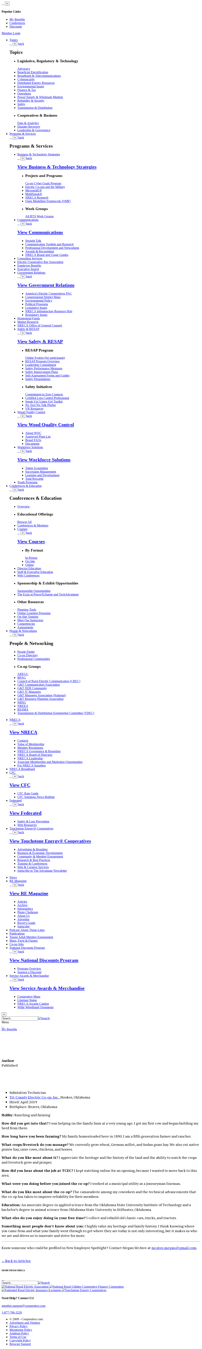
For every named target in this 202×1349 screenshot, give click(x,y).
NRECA (15, 719)
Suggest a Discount (29, 972)
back (21, 43)
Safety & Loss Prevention (33, 821)
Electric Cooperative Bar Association (40, 262)
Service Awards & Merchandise (29, 975)
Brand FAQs (33, 440)
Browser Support (20, 1344)
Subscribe (23, 926)
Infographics (25, 908)
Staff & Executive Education (35, 572)
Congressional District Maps (43, 297)
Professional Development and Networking (52, 247)
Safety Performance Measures (43, 368)
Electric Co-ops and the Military (45, 187)
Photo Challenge (27, 912)
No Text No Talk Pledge (40, 405)
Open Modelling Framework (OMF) (48, 201)
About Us (23, 915)
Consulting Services (29, 258)
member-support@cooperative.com (23, 1305)
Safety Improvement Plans (41, 372)
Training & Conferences (32, 863)
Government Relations (31, 272)
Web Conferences (28, 575)
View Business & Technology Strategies (56, 166)
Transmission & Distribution (34, 107)
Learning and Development (42, 475)
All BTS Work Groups (39, 216)
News (13, 877)
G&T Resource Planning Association (40, 699)
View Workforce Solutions (43, 459)
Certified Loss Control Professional (47, 398)
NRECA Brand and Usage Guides (46, 255)
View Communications (40, 232)
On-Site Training (27, 616)
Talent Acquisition (36, 468)
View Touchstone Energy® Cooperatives (50, 841)
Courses (22, 529)
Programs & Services (22, 133)
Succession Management (40, 471)
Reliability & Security (30, 100)
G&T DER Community (32, 688)
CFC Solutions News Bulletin (36, 797)
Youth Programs (27, 482)
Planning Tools (26, 609)
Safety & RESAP (28, 329)
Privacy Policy (18, 1326)
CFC (12, 772)
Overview (23, 506)
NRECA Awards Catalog (33, 1003)
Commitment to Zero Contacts (44, 394)
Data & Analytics (28, 123)
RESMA (22, 709)
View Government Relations (45, 285)
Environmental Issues (30, 86)
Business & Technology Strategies (38, 154)
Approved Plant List (37, 436)
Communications (27, 219)
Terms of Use (17, 1337)
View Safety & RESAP (40, 341)
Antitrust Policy (19, 1333)
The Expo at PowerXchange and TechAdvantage (48, 594)
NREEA (22, 706)
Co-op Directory (27, 655)
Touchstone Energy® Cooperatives (31, 828)
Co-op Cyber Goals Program (43, 183)
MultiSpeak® (33, 194)
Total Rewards (34, 478)
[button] (44, 1018)
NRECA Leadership (30, 758)
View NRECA (23, 732)
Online (29, 565)
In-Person (31, 557)
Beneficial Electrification (32, 72)
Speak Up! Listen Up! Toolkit (44, 401)
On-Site (30, 561)
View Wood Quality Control (45, 424)
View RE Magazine (28, 893)
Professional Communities (33, 659)
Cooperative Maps (28, 996)
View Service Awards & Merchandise (47, 988)
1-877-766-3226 (12, 1312)
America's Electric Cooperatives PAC (48, 293)
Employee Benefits (29, 265)
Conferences (17, 23)
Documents (32, 443)
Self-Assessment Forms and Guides (47, 375)
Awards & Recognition (39, 251)
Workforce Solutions (30, 447)
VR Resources (34, 408)
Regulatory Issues (36, 314)
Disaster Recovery (28, 126)
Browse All (24, 522)
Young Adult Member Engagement (31, 937)
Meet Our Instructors (30, 620)
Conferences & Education (25, 486)
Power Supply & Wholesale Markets (40, 97)
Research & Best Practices (33, 860)
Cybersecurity (26, 79)
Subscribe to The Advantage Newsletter (42, 870)
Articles (22, 901)
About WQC (33, 433)
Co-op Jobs (16, 944)
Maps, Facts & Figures (23, 940)
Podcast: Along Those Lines (27, 930)
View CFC (19, 785)
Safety (21, 104)
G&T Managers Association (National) (41, 695)
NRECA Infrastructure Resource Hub (48, 311)
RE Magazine (18, 881)
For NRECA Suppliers (31, 765)
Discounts (15, 26)
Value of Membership (30, 744)
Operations (24, 93)
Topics (13, 40)
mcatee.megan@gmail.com (174, 1247)
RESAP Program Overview (42, 361)
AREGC (22, 674)
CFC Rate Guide (27, 793)
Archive (22, 905)
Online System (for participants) (45, 357)
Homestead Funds (28, 318)
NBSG (21, 702)
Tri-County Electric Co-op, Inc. (34, 1097)
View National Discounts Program (43, 960)
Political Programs (36, 304)
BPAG (21, 677)
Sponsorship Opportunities (33, 591)
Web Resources (27, 825)
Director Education (29, 568)
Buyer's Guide (26, 923)
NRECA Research (36, 197)
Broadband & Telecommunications (39, 75)
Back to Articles (16, 1260)
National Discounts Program (27, 947)
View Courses (31, 541)
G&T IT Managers (29, 691)
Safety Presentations (37, 379)
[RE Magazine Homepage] (17, 1051)
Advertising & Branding (32, 849)
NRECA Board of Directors (34, 754)
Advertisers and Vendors (24, 1322)
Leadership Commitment (40, 365)
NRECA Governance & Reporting (39, 751)
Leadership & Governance (33, 130)
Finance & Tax (26, 90)
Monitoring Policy (20, 1329)
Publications (17, 933)
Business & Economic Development (40, 853)
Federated (15, 800)
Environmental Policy (38, 300)
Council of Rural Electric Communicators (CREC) (48, 681)
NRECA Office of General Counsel (39, 325)
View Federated (25, 813)
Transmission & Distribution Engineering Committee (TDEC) (55, 713)
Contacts (22, 740)
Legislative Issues (36, 307)
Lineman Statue (27, 1000)
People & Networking (23, 631)
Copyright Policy (20, 1340)
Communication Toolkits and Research (49, 244)
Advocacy (23, 68)
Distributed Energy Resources (36, 83)
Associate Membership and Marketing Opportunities (49, 762)
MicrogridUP (33, 190)
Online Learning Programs (33, 613)
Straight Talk (33, 240)
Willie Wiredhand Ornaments (35, 1007)
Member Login (11, 33)
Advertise (23, 919)
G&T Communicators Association (38, 684)
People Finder (26, 651)
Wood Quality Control (31, 412)
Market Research (27, 322)
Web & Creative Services (33, 867)
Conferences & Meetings (32, 525)
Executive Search (28, 269)
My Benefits (17, 19)
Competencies (26, 623)
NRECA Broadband (22, 769)
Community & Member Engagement (40, 856)
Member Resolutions (30, 747)
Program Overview (29, 968)
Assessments (25, 627)
